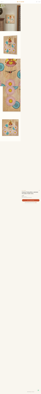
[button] (31, 200)
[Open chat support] (38, 390)
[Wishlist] (39, 190)
